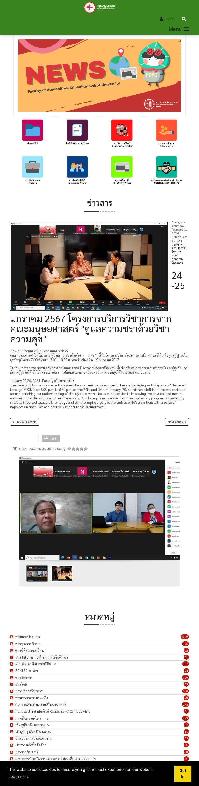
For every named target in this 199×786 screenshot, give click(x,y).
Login (169, 19)
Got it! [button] (183, 773)
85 (186, 684)
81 (186, 732)
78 (186, 698)
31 (186, 711)
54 (186, 671)
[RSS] (12, 636)
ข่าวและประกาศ (177, 242)
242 (185, 704)
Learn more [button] (18, 776)
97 (186, 725)
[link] (32, 134)
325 (185, 644)
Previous (25, 507)
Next (174, 507)
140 (185, 691)
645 (185, 718)
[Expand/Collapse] (54, 663)
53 (186, 738)
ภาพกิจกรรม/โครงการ (177, 259)
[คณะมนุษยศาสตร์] (99, 7)
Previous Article (26, 422)
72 (186, 650)
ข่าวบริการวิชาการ (178, 250)
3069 (185, 637)
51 (186, 657)
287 (185, 664)
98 (186, 752)
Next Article (176, 422)
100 (185, 678)
